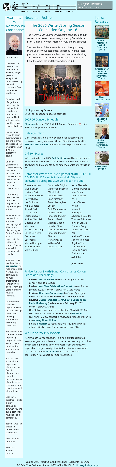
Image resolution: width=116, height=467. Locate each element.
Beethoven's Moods (102, 167)
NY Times (77, 313)
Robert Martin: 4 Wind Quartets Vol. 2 (102, 45)
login (96, 465)
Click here (30, 124)
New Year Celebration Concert (55, 286)
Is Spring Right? (102, 120)
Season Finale (46, 279)
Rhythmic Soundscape (51, 293)
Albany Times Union (44, 320)
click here (42, 323)
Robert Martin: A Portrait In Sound (102, 143)
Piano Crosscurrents (102, 98)
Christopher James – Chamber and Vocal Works (102, 73)
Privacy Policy (84, 465)
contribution (12, 266)
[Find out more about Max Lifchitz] (14, 44)
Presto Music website (36, 144)
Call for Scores (60, 158)
